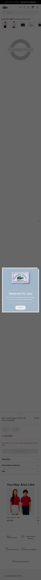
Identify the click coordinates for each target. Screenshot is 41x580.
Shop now (20, 307)
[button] (39, 268)
